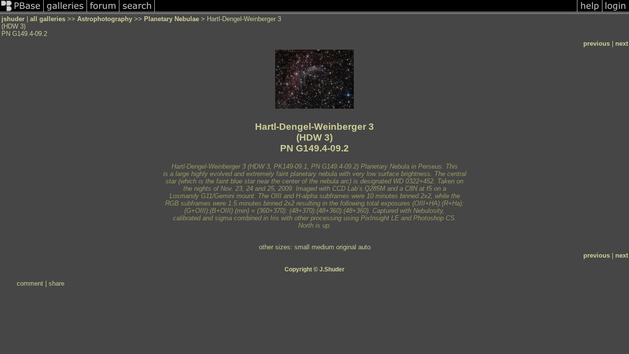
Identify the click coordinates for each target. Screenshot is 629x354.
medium (323, 247)
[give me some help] (589, 11)
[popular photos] (366, 11)
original (346, 247)
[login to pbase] (615, 11)
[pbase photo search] (137, 11)
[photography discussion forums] (103, 11)
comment (30, 283)
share (56, 283)
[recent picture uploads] (65, 11)
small (302, 247)
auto (364, 247)
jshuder (13, 19)
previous (596, 43)
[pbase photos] (22, 11)
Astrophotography (104, 19)
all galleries (47, 19)
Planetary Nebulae (171, 19)
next (621, 43)
